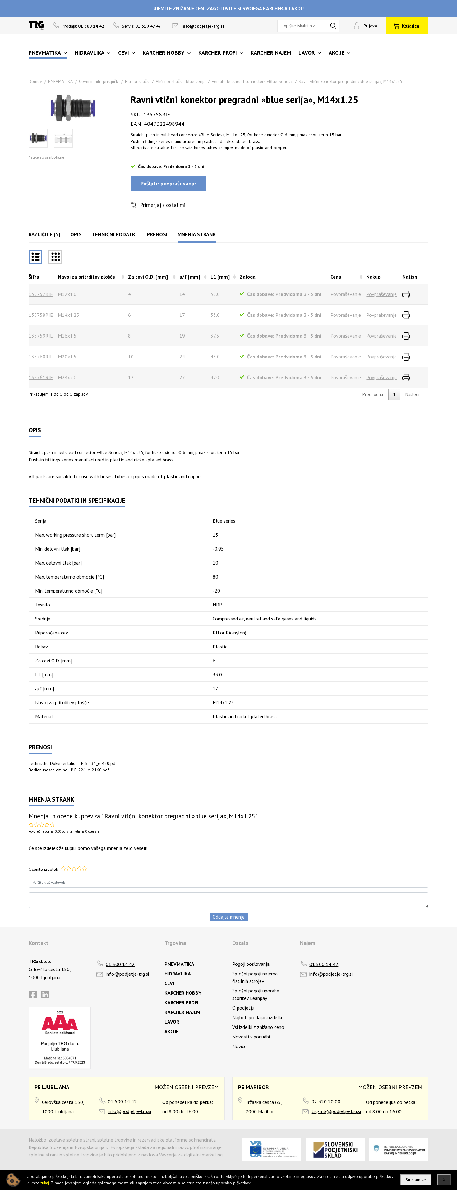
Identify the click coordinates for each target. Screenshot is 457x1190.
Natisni (410, 277)
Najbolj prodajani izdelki (257, 1017)
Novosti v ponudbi (251, 1036)
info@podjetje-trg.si (203, 26)
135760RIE (41, 356)
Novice (239, 1046)
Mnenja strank (197, 234)
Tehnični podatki (114, 234)
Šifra (34, 277)
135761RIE (41, 377)
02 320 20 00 (326, 1101)
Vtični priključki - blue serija (180, 81)
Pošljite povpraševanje (168, 183)
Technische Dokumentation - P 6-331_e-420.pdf (73, 763)
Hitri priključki (137, 81)
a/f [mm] (189, 277)
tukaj (45, 1183)
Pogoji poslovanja (251, 964)
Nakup (373, 277)
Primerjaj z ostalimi (162, 204)
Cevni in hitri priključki (99, 81)
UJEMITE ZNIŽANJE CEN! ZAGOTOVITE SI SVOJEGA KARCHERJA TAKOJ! (228, 8)
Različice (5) (44, 234)
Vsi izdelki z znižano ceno (258, 1027)
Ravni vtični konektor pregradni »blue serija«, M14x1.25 (350, 81)
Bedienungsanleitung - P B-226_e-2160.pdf (69, 770)
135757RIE (41, 294)
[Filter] (55, 257)
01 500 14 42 (120, 964)
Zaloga (248, 277)
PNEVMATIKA (60, 81)
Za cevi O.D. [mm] (148, 277)
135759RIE (41, 336)
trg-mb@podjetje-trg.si (336, 1111)
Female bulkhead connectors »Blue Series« (252, 81)
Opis (76, 234)
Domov (35, 81)
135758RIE (41, 315)
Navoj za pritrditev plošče (86, 277)
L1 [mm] (220, 277)
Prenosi (157, 234)
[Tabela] (35, 257)
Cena (335, 277)
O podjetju (243, 1008)
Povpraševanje (381, 294)
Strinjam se (415, 1180)
